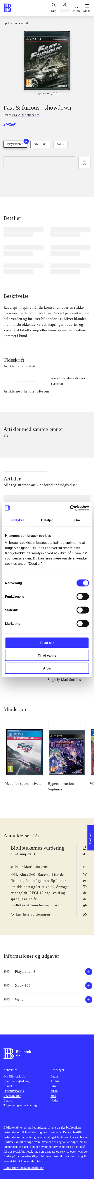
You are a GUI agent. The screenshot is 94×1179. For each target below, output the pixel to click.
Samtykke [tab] (16, 520)
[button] (47, 972)
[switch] (83, 596)
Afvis (47, 668)
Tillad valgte (47, 655)
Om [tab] (77, 520)
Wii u (60, 144)
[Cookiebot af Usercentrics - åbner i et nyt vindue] (70, 508)
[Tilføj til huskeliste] (84, 163)
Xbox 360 (40, 144)
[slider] (47, 63)
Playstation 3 (15, 144)
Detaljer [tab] (47, 520)
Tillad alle (47, 642)
